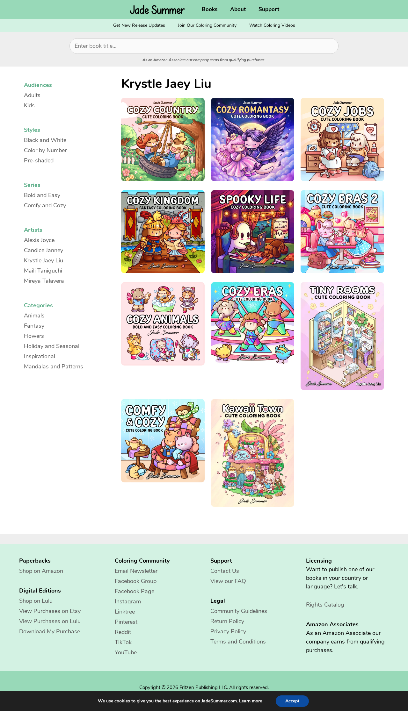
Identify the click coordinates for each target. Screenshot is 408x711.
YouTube (126, 652)
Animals (34, 315)
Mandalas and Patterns (53, 366)
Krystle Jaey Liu (43, 260)
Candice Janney (43, 250)
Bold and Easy (42, 195)
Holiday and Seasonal (51, 346)
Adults (32, 95)
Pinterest (126, 622)
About (238, 9)
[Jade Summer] (159, 9)
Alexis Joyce (39, 240)
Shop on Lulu (36, 601)
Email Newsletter (136, 571)
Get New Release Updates (139, 25)
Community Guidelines (238, 611)
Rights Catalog (325, 604)
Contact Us (224, 571)
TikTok (123, 642)
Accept (292, 701)
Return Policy (227, 621)
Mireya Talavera (44, 281)
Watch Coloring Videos (272, 25)
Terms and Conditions (238, 641)
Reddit (123, 632)
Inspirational (39, 356)
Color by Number (45, 150)
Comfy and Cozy (45, 205)
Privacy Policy (228, 631)
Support (269, 9)
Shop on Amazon (41, 571)
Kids (29, 105)
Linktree (125, 611)
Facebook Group (136, 581)
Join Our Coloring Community (207, 25)
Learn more (250, 701)
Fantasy (34, 326)
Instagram (128, 601)
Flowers (34, 336)
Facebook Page (134, 591)
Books (209, 9)
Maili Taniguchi (43, 270)
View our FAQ (228, 581)
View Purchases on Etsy (50, 611)
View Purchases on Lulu (50, 621)
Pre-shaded (39, 160)
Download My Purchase (49, 631)
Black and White (45, 140)
